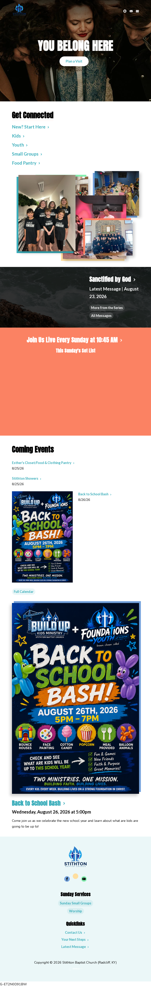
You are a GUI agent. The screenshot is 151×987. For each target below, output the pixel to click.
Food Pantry (24, 163)
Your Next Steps (73, 939)
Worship (75, 911)
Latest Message (73, 947)
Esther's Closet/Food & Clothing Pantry (41, 463)
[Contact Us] (131, 11)
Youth (18, 144)
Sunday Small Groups (75, 903)
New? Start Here (28, 126)
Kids (16, 135)
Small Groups (25, 154)
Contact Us (73, 932)
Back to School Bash (93, 494)
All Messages (101, 316)
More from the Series (107, 308)
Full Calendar (24, 592)
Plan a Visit (74, 61)
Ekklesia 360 (75, 969)
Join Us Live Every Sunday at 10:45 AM (72, 339)
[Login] (125, 11)
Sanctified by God (110, 279)
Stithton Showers (25, 478)
